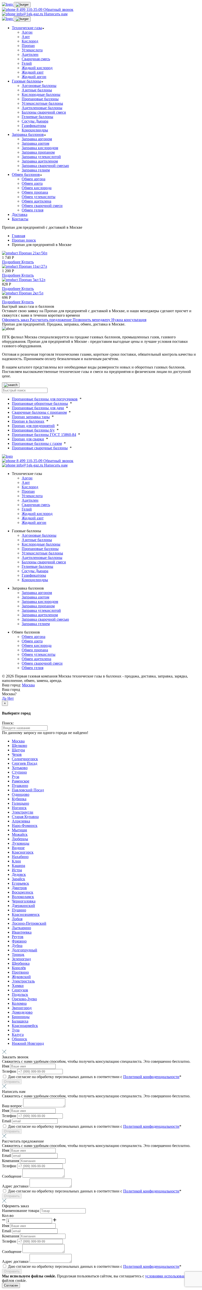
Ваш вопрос (12, 1106)
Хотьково (20, 768)
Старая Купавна (25, 817)
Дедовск (19, 874)
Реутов (17, 937)
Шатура (18, 750)
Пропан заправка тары (31, 417)
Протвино (20, 972)
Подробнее (11, 262)
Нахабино (20, 857)
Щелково (19, 745)
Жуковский (21, 977)
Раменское (20, 781)
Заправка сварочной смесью (45, 166)
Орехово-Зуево (24, 999)
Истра (17, 870)
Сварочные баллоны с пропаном (39, 412)
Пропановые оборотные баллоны (40, 403)
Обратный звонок (58, 9)
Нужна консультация (128, 320)
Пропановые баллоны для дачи (38, 408)
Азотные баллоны (37, 90)
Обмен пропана (35, 192)
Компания (11, 1161)
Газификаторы (34, 125)
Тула (15, 1030)
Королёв (19, 968)
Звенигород (22, 1008)
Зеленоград (21, 959)
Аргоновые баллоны (39, 85)
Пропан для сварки (28, 439)
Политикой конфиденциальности (151, 1077)
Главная (18, 236)
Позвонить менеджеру (92, 320)
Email (7, 1121)
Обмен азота (32, 183)
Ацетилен (30, 54)
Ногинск (19, 808)
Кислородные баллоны (41, 94)
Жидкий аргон (34, 77)
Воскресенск (22, 892)
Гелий (27, 63)
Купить (27, 262)
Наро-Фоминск (24, 825)
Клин (16, 861)
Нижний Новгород (28, 1043)
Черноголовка (23, 901)
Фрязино (19, 941)
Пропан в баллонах (28, 421)
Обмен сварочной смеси (42, 206)
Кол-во (8, 1215)
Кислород (30, 41)
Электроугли (22, 812)
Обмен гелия (32, 210)
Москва (28, 685)
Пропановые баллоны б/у (33, 430)
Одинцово (20, 794)
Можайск (20, 834)
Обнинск (19, 1039)
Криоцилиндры (35, 130)
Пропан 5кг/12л (32, 280)
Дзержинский (23, 905)
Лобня (17, 919)
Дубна (17, 945)
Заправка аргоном (37, 139)
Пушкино (20, 785)
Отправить (12, 1082)
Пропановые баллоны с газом (37, 443)
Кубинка (19, 799)
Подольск (20, 994)
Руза (15, 777)
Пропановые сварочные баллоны (40, 448)
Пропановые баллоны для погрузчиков (45, 399)
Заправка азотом (35, 143)
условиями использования (167, 1276)
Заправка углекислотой (41, 157)
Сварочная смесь (36, 59)
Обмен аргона (33, 179)
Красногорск (23, 852)
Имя (6, 1066)
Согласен (11, 1285)
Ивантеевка (22, 932)
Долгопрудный (24, 950)
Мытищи (19, 830)
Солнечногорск (25, 759)
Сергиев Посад (24, 763)
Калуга (18, 1034)
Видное (18, 848)
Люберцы (20, 839)
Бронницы (21, 1017)
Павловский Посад (28, 790)
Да (4, 698)
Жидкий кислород (37, 68)
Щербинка (21, 963)
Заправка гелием (36, 170)
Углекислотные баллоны (42, 103)
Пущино (19, 910)
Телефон (9, 1071)
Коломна (19, 1003)
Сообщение (12, 1176)
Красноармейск (25, 1026)
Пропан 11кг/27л (33, 266)
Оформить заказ (16, 320)
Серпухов (20, 990)
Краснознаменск (26, 914)
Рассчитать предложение (51, 320)
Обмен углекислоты (38, 197)
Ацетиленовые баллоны (42, 108)
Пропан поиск (24, 240)
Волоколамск (23, 897)
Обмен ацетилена (36, 201)
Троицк (18, 954)
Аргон (27, 32)
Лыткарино (21, 928)
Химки (18, 985)
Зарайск (18, 879)
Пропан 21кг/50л (33, 253)
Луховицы (20, 843)
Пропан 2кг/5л (31, 293)
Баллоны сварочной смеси (44, 112)
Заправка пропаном (38, 152)
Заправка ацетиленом (40, 161)
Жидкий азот (33, 72)
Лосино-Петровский (29, 923)
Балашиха (20, 1021)
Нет (10, 698)
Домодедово (22, 1012)
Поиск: (8, 723)
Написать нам (55, 14)
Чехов (17, 754)
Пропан (28, 45)
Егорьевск (20, 883)
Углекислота (32, 50)
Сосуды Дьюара (35, 121)
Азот (26, 37)
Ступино (19, 772)
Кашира (18, 865)
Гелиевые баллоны (37, 117)
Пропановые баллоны (40, 99)
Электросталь (23, 981)
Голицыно (20, 803)
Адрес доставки (16, 1186)
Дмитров (19, 888)
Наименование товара (21, 1210)
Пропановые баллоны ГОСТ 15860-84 (44, 434)
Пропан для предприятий (33, 426)
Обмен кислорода (36, 188)
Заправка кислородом (40, 148)
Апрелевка (21, 821)
